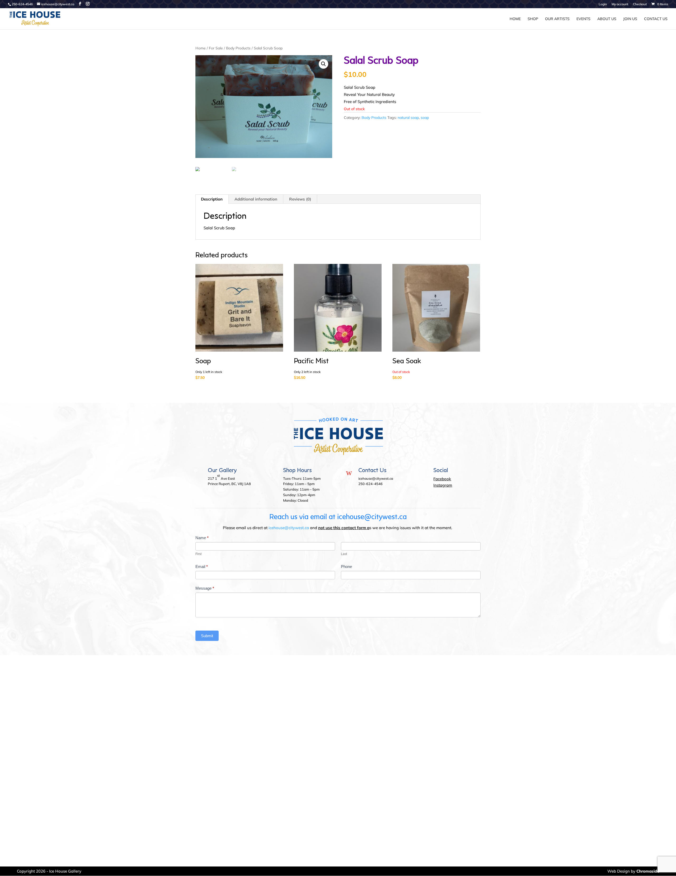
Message (204, 588)
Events (583, 19)
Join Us (630, 19)
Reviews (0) (300, 199)
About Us (606, 19)
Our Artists (557, 19)
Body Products (238, 48)
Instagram (442, 485)
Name (202, 537)
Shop (533, 19)
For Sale (216, 48)
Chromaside (647, 871)
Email (201, 566)
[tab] (212, 199)
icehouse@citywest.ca (289, 527)
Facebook (442, 478)
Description (212, 199)
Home (515, 19)
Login (603, 4)
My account (620, 4)
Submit (207, 635)
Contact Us (656, 19)
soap (425, 117)
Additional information (255, 199)
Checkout (640, 4)
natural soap (408, 117)
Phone (346, 566)
